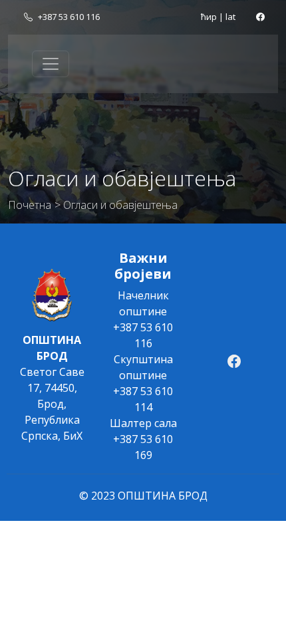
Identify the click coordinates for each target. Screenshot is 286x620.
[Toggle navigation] (50, 64)
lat (230, 17)
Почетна (29, 205)
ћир (209, 17)
